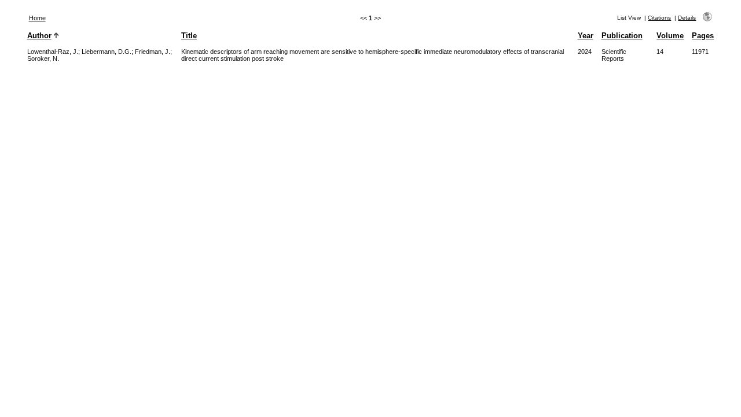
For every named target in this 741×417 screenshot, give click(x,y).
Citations (659, 17)
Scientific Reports (613, 55)
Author (39, 35)
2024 (585, 51)
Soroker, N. (43, 58)
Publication (622, 35)
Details (687, 17)
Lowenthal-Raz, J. (52, 51)
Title (189, 35)
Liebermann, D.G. (106, 51)
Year (585, 35)
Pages (703, 35)
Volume (670, 35)
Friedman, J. (152, 51)
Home (37, 17)
